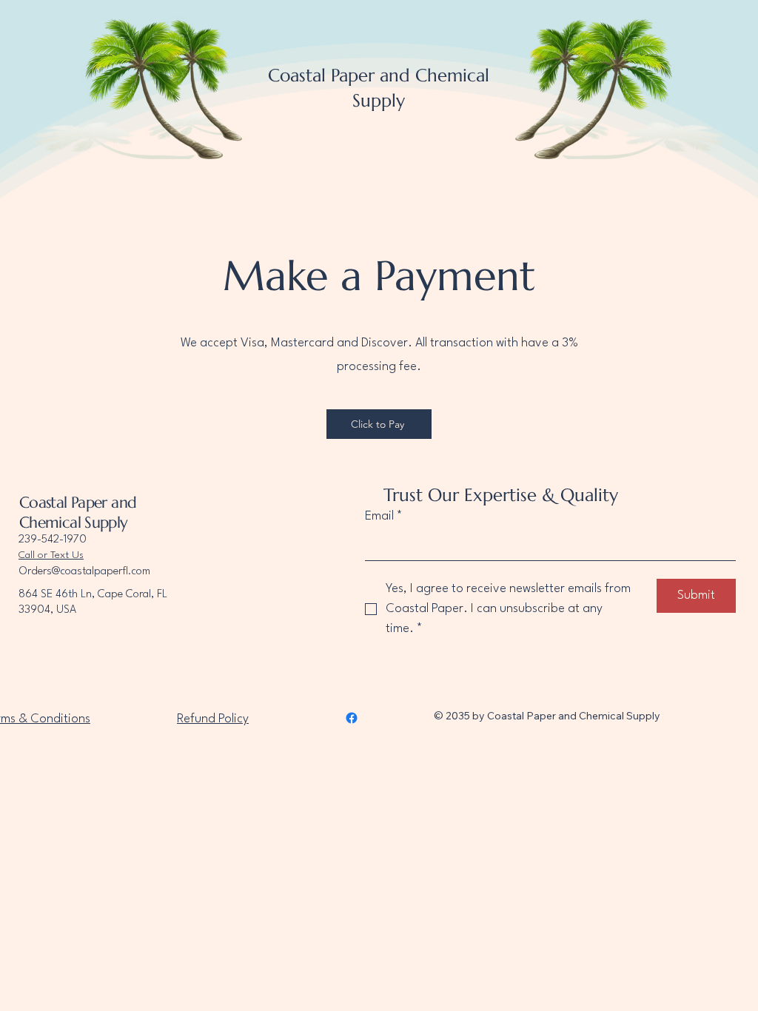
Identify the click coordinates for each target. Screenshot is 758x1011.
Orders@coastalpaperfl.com (84, 571)
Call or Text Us (51, 555)
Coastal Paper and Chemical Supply (77, 512)
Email (384, 516)
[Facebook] (351, 718)
